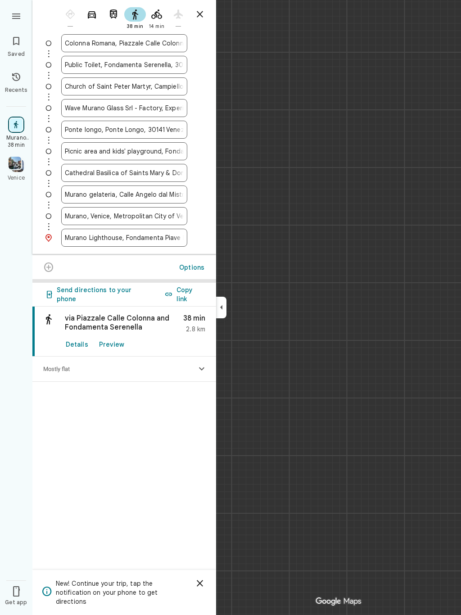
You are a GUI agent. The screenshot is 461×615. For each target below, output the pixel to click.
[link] (124, 332)
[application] (230, 307)
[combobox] (124, 43)
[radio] (70, 17)
